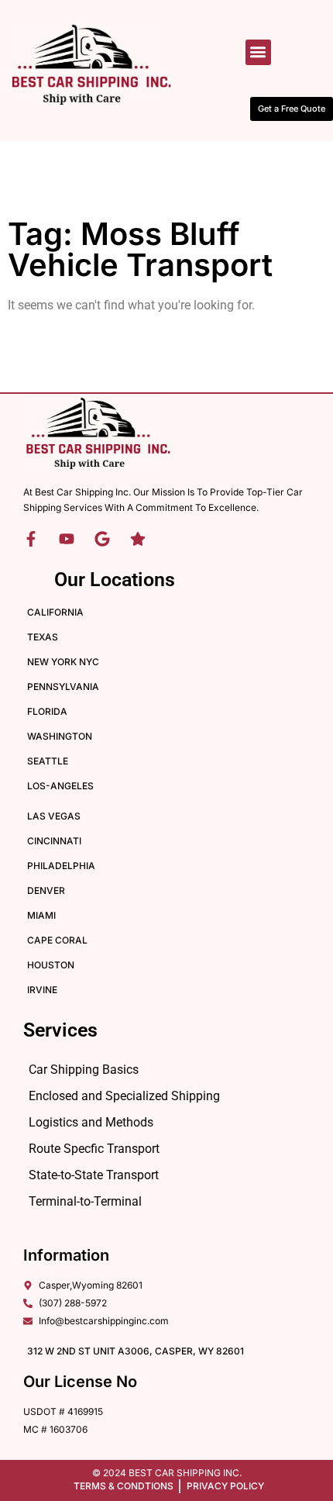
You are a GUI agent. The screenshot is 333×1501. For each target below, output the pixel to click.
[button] (258, 52)
